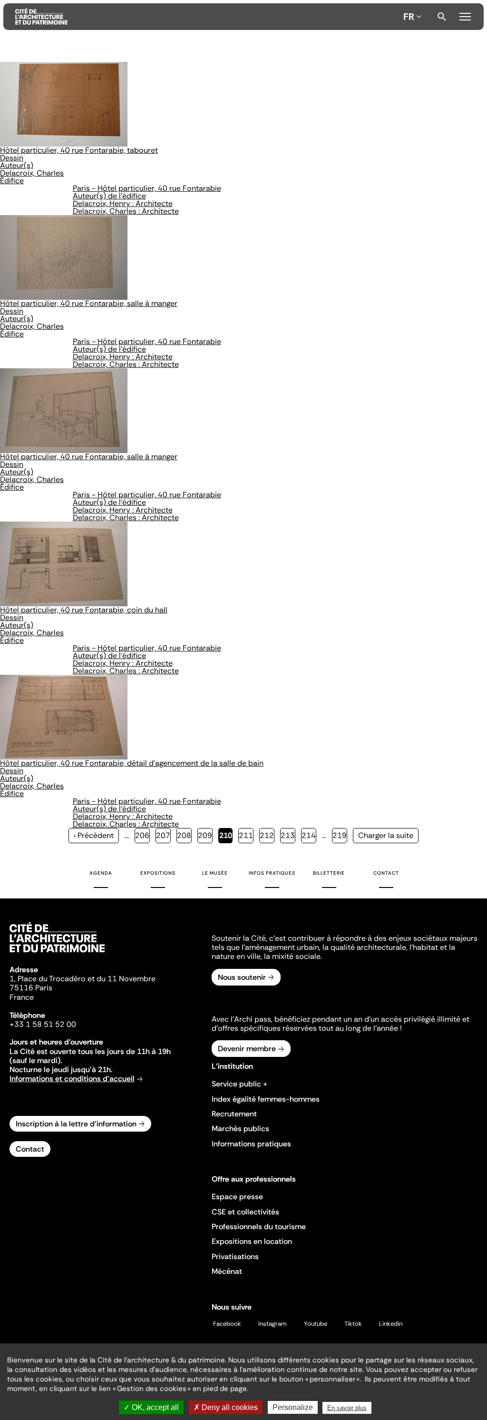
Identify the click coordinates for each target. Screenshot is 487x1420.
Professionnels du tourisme (259, 1227)
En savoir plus (347, 1407)
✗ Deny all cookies (226, 1407)
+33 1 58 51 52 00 (43, 1024)
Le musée (215, 873)
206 (142, 835)
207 (163, 835)
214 (309, 835)
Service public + (240, 1084)
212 (267, 835)
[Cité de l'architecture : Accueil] (57, 953)
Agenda (100, 873)
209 (205, 835)
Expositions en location (252, 1241)
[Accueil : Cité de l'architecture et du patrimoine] (207, 16)
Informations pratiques (251, 1144)
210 (226, 836)
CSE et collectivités (245, 1212)
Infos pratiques (272, 873)
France (22, 997)
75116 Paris (31, 988)
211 (246, 835)
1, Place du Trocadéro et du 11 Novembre (83, 979)
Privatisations (235, 1257)
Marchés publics (240, 1129)
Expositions (157, 873)
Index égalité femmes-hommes (266, 1099)
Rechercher (442, 17)
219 (339, 835)
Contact (386, 873)
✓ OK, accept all (151, 1407)
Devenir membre (247, 1049)
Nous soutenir (242, 977)
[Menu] (465, 15)
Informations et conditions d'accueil (72, 1079)
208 (184, 835)
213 (288, 835)
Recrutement (234, 1114)
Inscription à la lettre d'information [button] (76, 1124)
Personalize (293, 1407)
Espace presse (237, 1197)
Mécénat (227, 1271)
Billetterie (329, 873)
